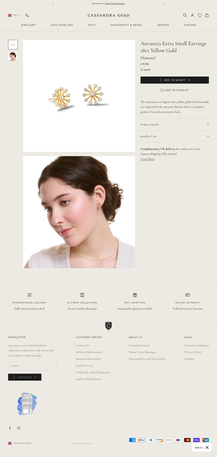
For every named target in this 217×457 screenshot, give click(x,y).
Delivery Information (88, 352)
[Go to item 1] (13, 44)
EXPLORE (190, 25)
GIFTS (91, 25)
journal (119, 4)
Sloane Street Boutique (142, 352)
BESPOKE (163, 25)
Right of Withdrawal (88, 379)
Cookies (189, 359)
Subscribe (25, 377)
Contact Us (83, 345)
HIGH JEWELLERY (62, 25)
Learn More (148, 159)
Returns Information (88, 359)
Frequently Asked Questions (93, 372)
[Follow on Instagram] (18, 428)
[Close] (207, 447)
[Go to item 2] (13, 57)
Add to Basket (174, 80)
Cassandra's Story (139, 345)
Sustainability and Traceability (147, 359)
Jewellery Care (84, 365)
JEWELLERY (28, 25)
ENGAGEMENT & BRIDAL (126, 25)
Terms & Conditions (196, 345)
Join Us (199, 447)
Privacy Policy (193, 352)
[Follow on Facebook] (10, 428)
